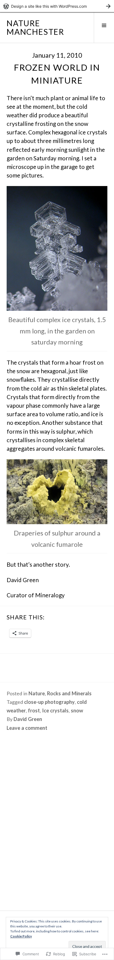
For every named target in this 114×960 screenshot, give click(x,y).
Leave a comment (27, 728)
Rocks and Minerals (69, 693)
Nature (36, 693)
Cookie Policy (21, 936)
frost (34, 710)
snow (77, 710)
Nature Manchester (35, 27)
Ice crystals (55, 710)
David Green (28, 719)
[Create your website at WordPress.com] (57, 6)
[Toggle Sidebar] (104, 27)
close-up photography (49, 702)
